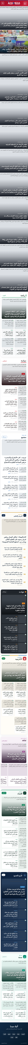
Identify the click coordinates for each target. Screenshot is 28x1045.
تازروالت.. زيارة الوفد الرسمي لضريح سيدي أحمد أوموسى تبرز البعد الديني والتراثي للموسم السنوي (14, 168)
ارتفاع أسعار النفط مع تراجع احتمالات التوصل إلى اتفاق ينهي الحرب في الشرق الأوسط (10, 832)
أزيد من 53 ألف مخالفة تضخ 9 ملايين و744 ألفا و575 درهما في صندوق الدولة (14, 241)
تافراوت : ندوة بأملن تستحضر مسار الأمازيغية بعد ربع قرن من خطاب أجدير (14, 675)
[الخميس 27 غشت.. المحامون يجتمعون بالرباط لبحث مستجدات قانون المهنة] (14, 89)
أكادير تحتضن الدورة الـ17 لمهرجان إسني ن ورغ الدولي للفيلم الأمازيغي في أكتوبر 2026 (20, 728)
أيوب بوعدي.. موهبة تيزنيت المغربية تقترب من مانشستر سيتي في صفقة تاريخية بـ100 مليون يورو (20, 333)
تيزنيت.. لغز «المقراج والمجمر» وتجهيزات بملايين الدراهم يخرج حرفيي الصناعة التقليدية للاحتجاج (15, 459)
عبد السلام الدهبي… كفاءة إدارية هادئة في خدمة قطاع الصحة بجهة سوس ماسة (20, 995)
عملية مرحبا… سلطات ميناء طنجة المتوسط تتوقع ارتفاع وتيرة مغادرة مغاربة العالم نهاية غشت (10, 486)
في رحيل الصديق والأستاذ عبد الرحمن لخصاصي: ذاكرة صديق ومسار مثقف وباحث (10, 469)
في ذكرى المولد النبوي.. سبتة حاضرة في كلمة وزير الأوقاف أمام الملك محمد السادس (14, 264)
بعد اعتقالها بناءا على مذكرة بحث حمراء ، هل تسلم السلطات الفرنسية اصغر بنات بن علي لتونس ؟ (10, 935)
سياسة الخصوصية (4, 1043)
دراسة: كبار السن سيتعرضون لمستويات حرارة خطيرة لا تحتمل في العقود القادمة (10, 504)
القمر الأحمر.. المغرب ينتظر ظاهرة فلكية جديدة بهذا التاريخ (15, 74)
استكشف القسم (4, 740)
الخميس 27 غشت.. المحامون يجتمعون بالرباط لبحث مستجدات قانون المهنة (16, 98)
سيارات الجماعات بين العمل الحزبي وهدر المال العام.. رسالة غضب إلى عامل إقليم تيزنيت (10, 414)
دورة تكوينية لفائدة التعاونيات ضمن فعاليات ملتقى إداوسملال (10, 821)
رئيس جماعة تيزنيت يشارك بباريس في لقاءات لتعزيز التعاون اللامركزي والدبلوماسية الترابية (14, 891)
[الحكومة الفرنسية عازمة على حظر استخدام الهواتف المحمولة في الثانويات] (14, 280)
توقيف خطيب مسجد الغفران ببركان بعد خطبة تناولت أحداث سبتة (15, 217)
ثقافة (16, 1037)
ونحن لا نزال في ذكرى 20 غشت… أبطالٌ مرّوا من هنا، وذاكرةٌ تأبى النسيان (16, 756)
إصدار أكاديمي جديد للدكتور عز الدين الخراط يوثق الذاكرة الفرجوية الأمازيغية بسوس (8, 711)
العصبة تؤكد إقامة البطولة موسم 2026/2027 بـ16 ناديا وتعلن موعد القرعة (21, 352)
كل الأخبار (4, 361)
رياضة (18, 1034)
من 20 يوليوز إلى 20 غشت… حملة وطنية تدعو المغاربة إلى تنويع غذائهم (8, 1014)
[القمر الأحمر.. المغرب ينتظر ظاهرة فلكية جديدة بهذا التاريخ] (14, 65)
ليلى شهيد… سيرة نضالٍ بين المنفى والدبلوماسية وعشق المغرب (10, 945)
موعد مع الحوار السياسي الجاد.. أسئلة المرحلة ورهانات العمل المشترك (11, 402)
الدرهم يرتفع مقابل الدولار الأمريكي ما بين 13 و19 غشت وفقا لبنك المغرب (15, 809)
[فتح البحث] (2, 3)
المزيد (4, 295)
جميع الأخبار (4, 591)
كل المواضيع (4, 956)
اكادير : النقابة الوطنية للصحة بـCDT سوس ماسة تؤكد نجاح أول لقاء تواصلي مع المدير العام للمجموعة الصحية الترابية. (8, 995)
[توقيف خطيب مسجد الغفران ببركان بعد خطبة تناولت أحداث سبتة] (14, 208)
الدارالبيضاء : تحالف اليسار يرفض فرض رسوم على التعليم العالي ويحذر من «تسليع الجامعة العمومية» (14, 539)
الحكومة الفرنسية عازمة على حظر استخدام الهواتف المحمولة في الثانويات (14, 288)
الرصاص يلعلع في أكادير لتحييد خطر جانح (11, 619)
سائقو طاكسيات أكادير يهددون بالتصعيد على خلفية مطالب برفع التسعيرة (10, 495)
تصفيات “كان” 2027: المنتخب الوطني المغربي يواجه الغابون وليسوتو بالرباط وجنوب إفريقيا (15, 313)
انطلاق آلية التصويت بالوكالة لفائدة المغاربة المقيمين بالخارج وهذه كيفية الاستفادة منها (14, 378)
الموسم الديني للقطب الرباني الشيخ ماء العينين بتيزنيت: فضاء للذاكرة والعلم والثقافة (18, 781)
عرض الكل (4, 436)
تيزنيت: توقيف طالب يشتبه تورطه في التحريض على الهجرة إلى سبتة (10, 628)
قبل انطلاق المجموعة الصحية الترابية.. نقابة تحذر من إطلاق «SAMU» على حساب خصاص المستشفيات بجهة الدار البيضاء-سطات (20, 1014)
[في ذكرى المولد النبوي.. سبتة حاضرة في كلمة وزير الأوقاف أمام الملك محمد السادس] (14, 256)
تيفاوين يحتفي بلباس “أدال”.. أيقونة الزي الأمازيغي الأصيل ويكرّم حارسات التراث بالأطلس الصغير (8, 694)
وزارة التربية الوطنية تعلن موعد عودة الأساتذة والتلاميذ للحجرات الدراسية (13, 548)
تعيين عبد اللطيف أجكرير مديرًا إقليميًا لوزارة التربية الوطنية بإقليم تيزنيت (13, 573)
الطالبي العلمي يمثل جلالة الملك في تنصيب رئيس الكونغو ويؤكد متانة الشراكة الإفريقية (10, 914)
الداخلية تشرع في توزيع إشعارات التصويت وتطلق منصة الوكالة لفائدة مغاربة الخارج (10, 391)
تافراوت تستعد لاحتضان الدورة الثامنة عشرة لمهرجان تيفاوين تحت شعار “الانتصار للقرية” (20, 711)
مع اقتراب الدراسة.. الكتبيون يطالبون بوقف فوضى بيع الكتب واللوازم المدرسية (14, 50)
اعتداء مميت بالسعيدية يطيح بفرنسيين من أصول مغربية (10, 638)
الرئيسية (23, 1034)
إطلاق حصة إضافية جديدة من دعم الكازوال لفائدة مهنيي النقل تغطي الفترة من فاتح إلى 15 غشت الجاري (10, 853)
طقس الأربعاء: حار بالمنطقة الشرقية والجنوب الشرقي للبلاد (16, 145)
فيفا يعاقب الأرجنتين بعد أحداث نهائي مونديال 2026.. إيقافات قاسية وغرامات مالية (8, 333)
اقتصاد (5, 1034)
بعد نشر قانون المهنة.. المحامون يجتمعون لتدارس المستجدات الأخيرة (10, 478)
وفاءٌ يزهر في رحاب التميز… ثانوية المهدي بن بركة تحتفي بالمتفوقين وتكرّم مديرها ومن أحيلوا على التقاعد (12, 581)
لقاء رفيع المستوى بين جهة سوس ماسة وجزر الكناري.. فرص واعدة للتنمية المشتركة (10, 903)
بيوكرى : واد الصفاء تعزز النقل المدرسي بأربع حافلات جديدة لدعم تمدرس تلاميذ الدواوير (12, 556)
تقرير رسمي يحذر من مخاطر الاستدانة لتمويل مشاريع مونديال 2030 (10, 864)
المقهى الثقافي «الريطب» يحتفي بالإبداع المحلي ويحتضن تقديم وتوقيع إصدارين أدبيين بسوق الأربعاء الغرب (14, 192)
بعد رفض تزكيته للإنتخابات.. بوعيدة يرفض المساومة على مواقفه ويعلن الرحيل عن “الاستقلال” (10, 425)
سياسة (14, 1034)
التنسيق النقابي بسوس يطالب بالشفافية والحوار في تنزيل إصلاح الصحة (15, 974)
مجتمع (9, 1034)
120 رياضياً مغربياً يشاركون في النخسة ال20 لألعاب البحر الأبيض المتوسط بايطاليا (8, 352)
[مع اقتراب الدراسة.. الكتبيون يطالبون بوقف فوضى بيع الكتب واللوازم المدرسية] (14, 42)
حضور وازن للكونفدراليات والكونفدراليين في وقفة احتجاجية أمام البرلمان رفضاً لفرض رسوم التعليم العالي (14, 25)
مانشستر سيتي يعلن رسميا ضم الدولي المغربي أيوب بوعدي (16, 122)
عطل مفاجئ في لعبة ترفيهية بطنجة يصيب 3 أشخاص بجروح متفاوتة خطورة (15, 608)
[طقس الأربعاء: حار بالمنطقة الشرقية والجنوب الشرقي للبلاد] (14, 137)
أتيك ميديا (14, 1026)
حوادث (12, 1037)
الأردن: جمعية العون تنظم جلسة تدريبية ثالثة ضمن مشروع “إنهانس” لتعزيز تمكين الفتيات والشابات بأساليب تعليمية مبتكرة (10, 924)
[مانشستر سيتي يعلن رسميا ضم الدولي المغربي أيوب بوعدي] (14, 113)
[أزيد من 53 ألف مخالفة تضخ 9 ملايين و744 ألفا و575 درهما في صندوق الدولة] (14, 232)
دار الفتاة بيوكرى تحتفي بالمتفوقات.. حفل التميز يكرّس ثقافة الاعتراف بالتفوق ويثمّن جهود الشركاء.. (12, 565)
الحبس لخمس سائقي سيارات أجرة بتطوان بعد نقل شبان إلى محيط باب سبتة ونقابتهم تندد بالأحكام (10, 647)
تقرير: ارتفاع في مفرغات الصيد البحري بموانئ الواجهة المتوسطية (10, 842)
